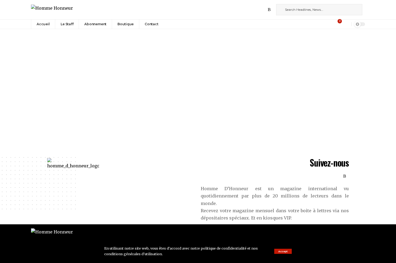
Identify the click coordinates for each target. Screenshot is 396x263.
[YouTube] (257, 9)
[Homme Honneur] (52, 10)
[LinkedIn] (263, 9)
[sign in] (330, 24)
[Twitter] (252, 9)
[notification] (346, 24)
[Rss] (269, 9)
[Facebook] (246, 9)
